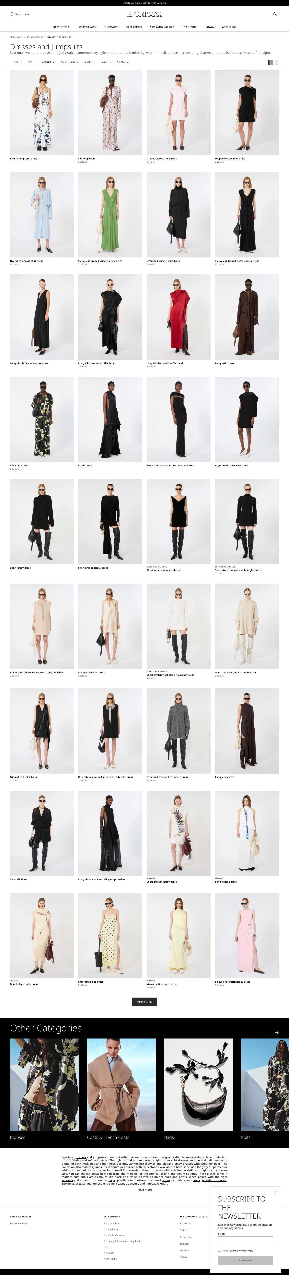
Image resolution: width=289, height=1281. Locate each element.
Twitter (184, 1230)
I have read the (237, 1250)
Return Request (18, 1223)
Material (46, 62)
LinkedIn (184, 1243)
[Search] (275, 14)
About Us (109, 1253)
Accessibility (110, 1259)
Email (221, 1234)
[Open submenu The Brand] (198, 27)
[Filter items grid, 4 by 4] (270, 62)
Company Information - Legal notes (123, 1241)
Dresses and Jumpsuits (59, 37)
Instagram (185, 1237)
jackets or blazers (214, 1180)
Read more (144, 1189)
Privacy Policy (111, 1223)
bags (112, 1180)
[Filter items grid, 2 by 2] (277, 62)
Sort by (121, 62)
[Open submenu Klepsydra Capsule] (176, 27)
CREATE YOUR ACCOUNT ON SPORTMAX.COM (144, 3)
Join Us (107, 1247)
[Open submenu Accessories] (144, 27)
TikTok (183, 1257)
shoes (166, 1180)
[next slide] (277, 1033)
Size (30, 62)
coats (196, 1180)
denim (115, 1167)
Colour (104, 62)
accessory (68, 1180)
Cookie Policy (111, 1229)
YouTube (184, 1250)
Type (15, 62)
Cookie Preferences (114, 1235)
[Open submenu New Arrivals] (72, 27)
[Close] (275, 1193)
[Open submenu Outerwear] (121, 27)
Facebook (185, 1223)
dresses (81, 1157)
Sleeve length (67, 62)
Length (87, 62)
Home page (16, 37)
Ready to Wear (35, 37)
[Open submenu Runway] (216, 27)
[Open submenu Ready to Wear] (99, 27)
